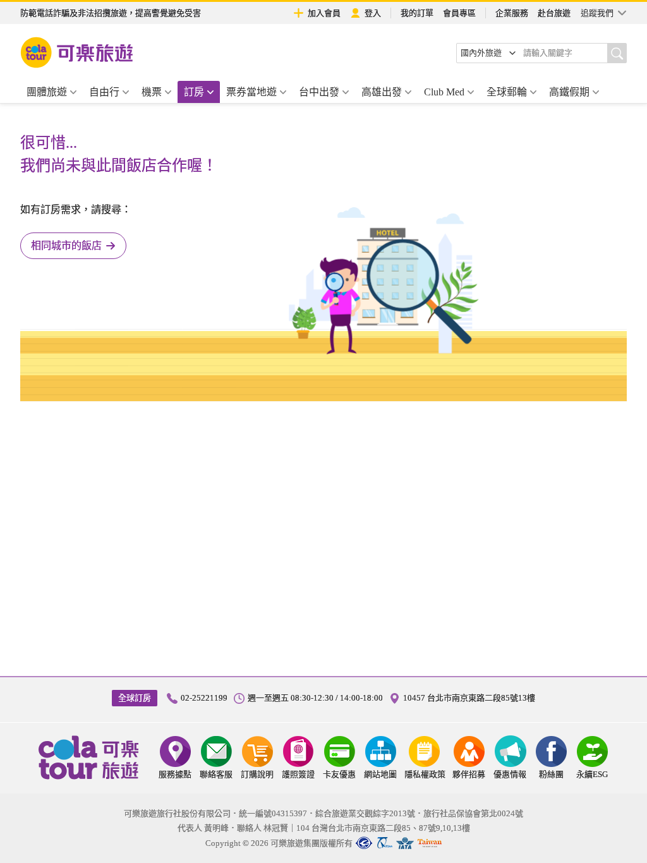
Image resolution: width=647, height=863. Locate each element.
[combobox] (488, 53)
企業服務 (511, 13)
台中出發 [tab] (319, 92)
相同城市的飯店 (66, 245)
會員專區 (459, 13)
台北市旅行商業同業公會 (363, 843)
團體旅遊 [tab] (47, 92)
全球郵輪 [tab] (507, 92)
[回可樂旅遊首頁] (77, 52)
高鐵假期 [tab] (569, 92)
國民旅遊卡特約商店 (430, 843)
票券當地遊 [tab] (251, 92)
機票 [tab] (152, 92)
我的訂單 (417, 13)
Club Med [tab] (444, 92)
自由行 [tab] (104, 92)
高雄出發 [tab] (381, 92)
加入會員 (324, 13)
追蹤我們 (597, 13)
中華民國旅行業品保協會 (384, 843)
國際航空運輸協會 (405, 843)
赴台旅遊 (554, 13)
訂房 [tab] (194, 92)
